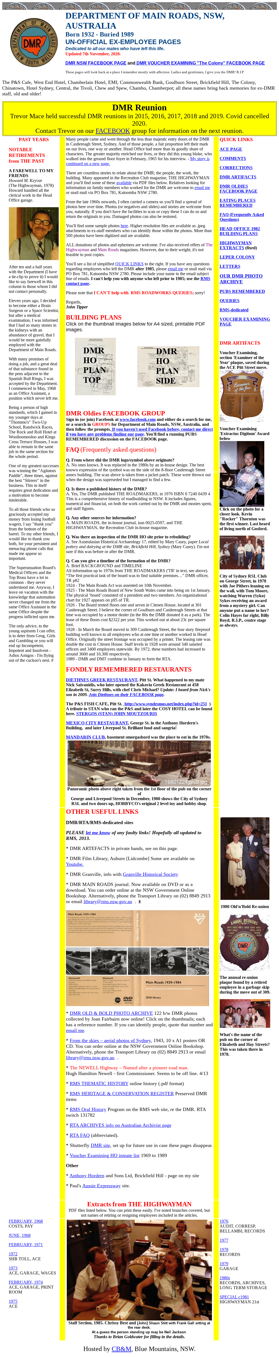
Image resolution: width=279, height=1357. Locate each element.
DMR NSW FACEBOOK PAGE (95, 63)
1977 (224, 1240)
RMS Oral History (88, 1109)
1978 (224, 1249)
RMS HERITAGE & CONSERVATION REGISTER (122, 1093)
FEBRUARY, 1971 (26, 1244)
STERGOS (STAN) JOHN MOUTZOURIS (116, 713)
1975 (13, 1301)
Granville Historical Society (150, 874)
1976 (224, 1221)
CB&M (121, 1348)
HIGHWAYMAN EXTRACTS (236, 245)
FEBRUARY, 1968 (26, 1221)
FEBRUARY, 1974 (26, 1282)
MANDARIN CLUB (85, 737)
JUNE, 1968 (20, 1235)
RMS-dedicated (234, 310)
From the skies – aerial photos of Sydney (110, 1040)
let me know (98, 832)
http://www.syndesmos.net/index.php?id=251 (166, 704)
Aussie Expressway (101, 1185)
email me (202, 187)
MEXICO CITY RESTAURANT (97, 723)
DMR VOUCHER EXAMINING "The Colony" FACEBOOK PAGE (200, 63)
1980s (225, 1278)
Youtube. (75, 864)
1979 (224, 1263)
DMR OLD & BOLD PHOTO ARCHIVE (111, 1013)
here (124, 225)
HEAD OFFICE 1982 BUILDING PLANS (240, 231)
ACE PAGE (231, 149)
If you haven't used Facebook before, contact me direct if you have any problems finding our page (139, 431)
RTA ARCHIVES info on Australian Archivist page (120, 1125)
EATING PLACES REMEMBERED (238, 203)
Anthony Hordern (86, 1175)
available (124, 182)
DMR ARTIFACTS (238, 177)
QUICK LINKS (129, 264)
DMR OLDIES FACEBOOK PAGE (238, 188)
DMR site (100, 1145)
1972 (13, 1254)
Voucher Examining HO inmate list (105, 1155)
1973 (13, 1268)
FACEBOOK (113, 130)
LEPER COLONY (237, 257)
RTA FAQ (80, 1135)
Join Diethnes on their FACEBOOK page (126, 694)
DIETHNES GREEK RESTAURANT (101, 680)
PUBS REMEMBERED (242, 291)
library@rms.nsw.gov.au (108, 901)
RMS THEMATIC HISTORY (99, 1083)
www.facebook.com (138, 419)
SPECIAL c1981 (234, 1297)
